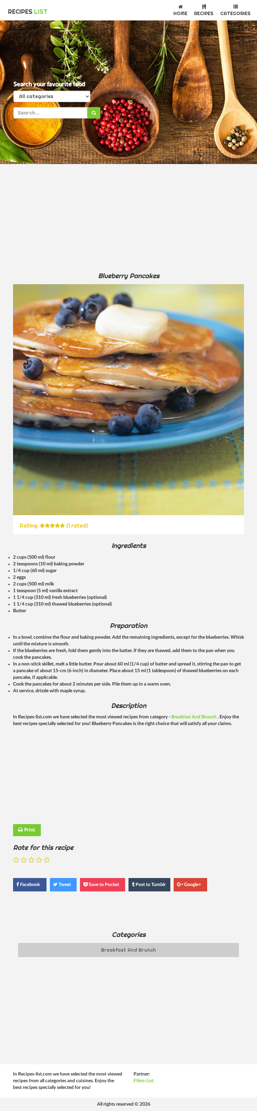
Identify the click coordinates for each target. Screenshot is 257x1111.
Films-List (144, 1081)
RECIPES (28, 11)
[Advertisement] (128, 217)
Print (29, 829)
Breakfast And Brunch (194, 717)
